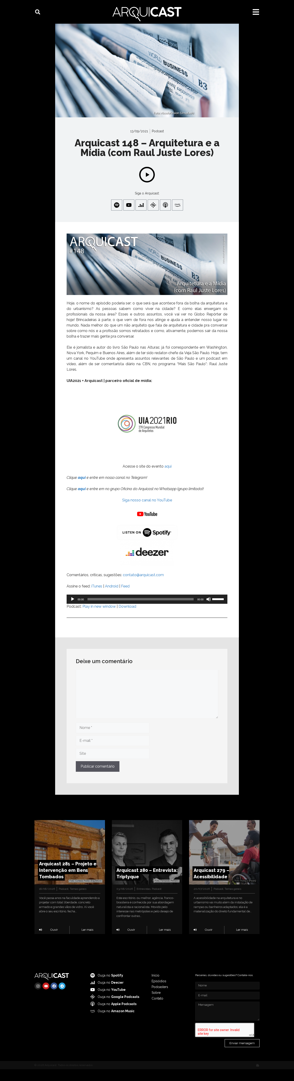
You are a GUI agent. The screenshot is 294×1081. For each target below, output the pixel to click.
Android (111, 586)
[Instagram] (37, 986)
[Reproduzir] (72, 599)
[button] (37, 12)
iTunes (96, 586)
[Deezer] (141, 205)
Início (155, 975)
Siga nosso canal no (139, 500)
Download (127, 606)
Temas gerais (78, 888)
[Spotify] (116, 205)
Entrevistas (143, 888)
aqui (168, 466)
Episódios (159, 981)
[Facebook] (54, 986)
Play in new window (99, 606)
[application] (147, 599)
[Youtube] (128, 205)
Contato (157, 998)
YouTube (164, 500)
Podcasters (160, 987)
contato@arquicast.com (143, 575)
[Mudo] (208, 599)
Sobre (156, 992)
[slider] (218, 599)
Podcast (158, 131)
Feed (125, 586)
